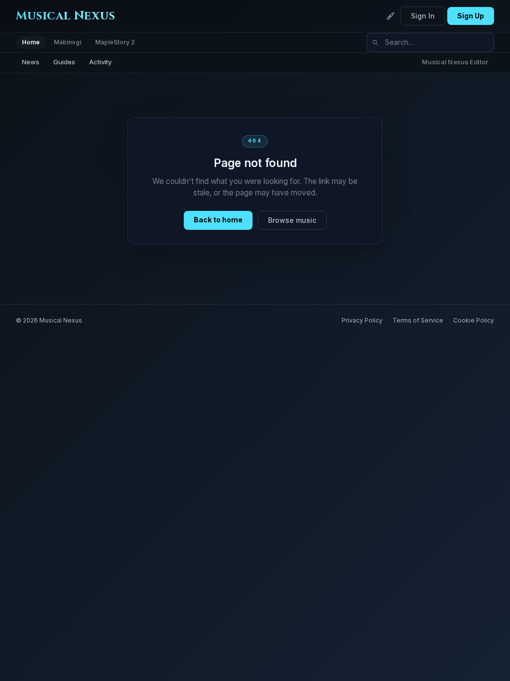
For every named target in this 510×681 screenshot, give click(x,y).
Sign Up (470, 15)
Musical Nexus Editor (455, 62)
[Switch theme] (390, 16)
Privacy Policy (362, 320)
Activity (100, 62)
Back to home (218, 219)
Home (31, 42)
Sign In (423, 15)
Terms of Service (417, 320)
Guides (64, 62)
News (30, 62)
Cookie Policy (473, 320)
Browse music (292, 220)
